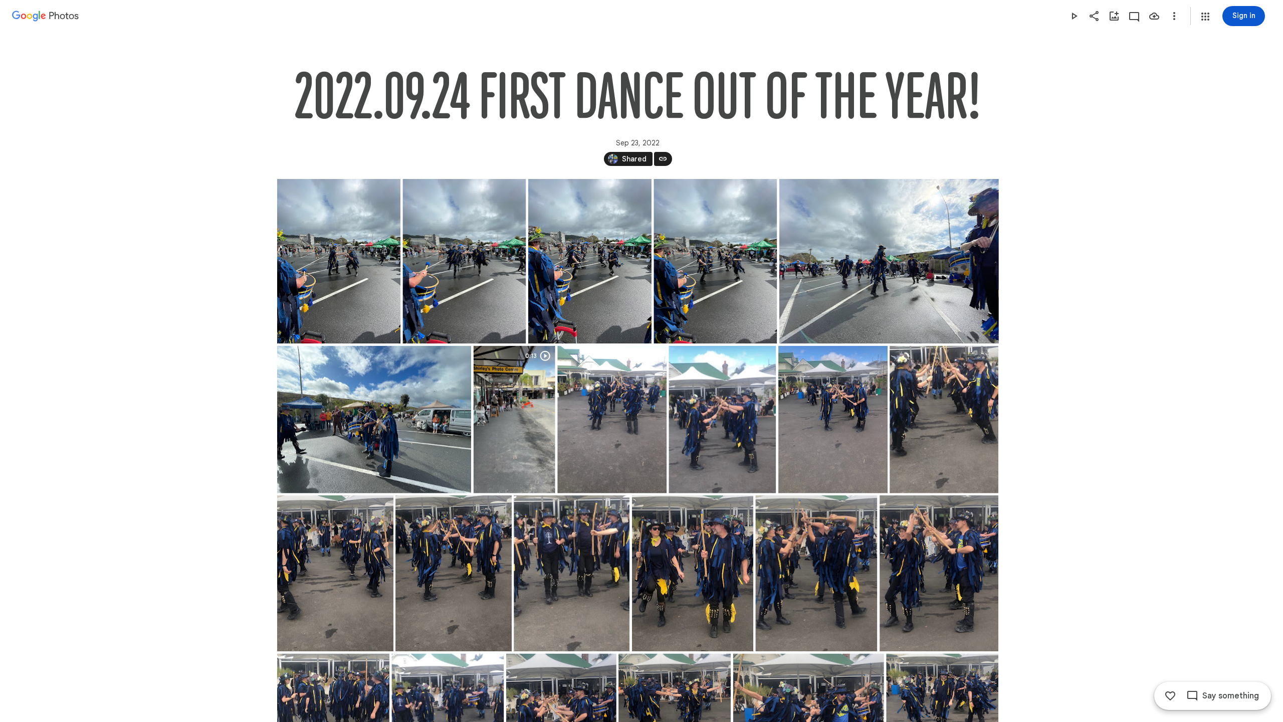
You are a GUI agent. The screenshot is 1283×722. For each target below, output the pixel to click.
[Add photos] (1114, 16)
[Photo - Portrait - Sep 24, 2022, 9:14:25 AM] (589, 261)
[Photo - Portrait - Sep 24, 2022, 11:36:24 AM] (722, 419)
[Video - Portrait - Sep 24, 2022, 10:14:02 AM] (514, 419)
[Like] (1170, 696)
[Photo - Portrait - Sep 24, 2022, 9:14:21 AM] (464, 261)
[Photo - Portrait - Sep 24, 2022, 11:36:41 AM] (944, 419)
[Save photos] (1154, 16)
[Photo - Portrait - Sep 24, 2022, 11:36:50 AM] (453, 573)
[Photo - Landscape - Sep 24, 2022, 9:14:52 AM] (888, 261)
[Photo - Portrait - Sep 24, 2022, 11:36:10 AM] (612, 419)
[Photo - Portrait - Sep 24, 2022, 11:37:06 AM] (692, 573)
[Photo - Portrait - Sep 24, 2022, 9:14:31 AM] (715, 261)
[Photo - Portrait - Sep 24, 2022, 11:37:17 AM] (939, 573)
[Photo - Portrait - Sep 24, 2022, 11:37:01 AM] (571, 573)
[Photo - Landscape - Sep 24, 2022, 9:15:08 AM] (374, 419)
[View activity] (1134, 16)
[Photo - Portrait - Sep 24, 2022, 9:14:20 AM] (338, 261)
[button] (1205, 17)
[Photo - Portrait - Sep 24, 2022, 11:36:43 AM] (335, 573)
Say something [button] (1230, 696)
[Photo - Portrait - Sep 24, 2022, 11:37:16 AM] (816, 573)
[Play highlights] (1074, 16)
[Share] (1094, 16)
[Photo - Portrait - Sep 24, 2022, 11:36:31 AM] (833, 419)
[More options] (1174, 16)
